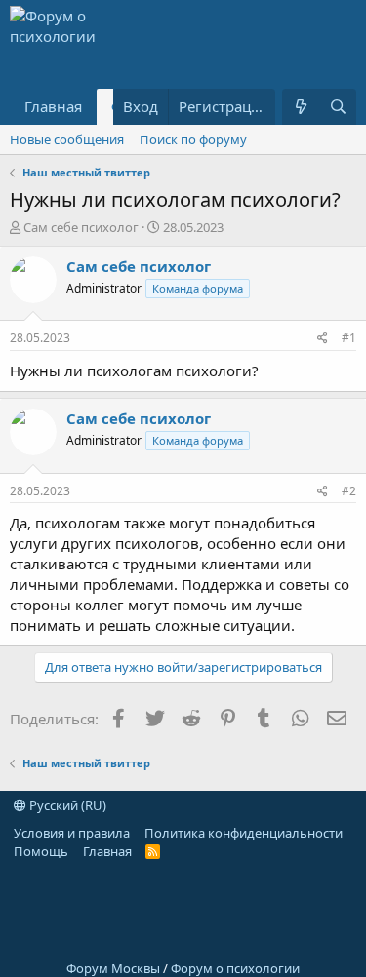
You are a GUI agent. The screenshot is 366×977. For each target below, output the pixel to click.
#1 (349, 338)
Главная (53, 106)
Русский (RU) (66, 805)
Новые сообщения (67, 139)
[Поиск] (337, 107)
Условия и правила (72, 832)
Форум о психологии (235, 968)
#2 (349, 491)
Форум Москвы (113, 968)
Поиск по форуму (193, 139)
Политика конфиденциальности (243, 832)
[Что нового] (300, 107)
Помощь (41, 851)
